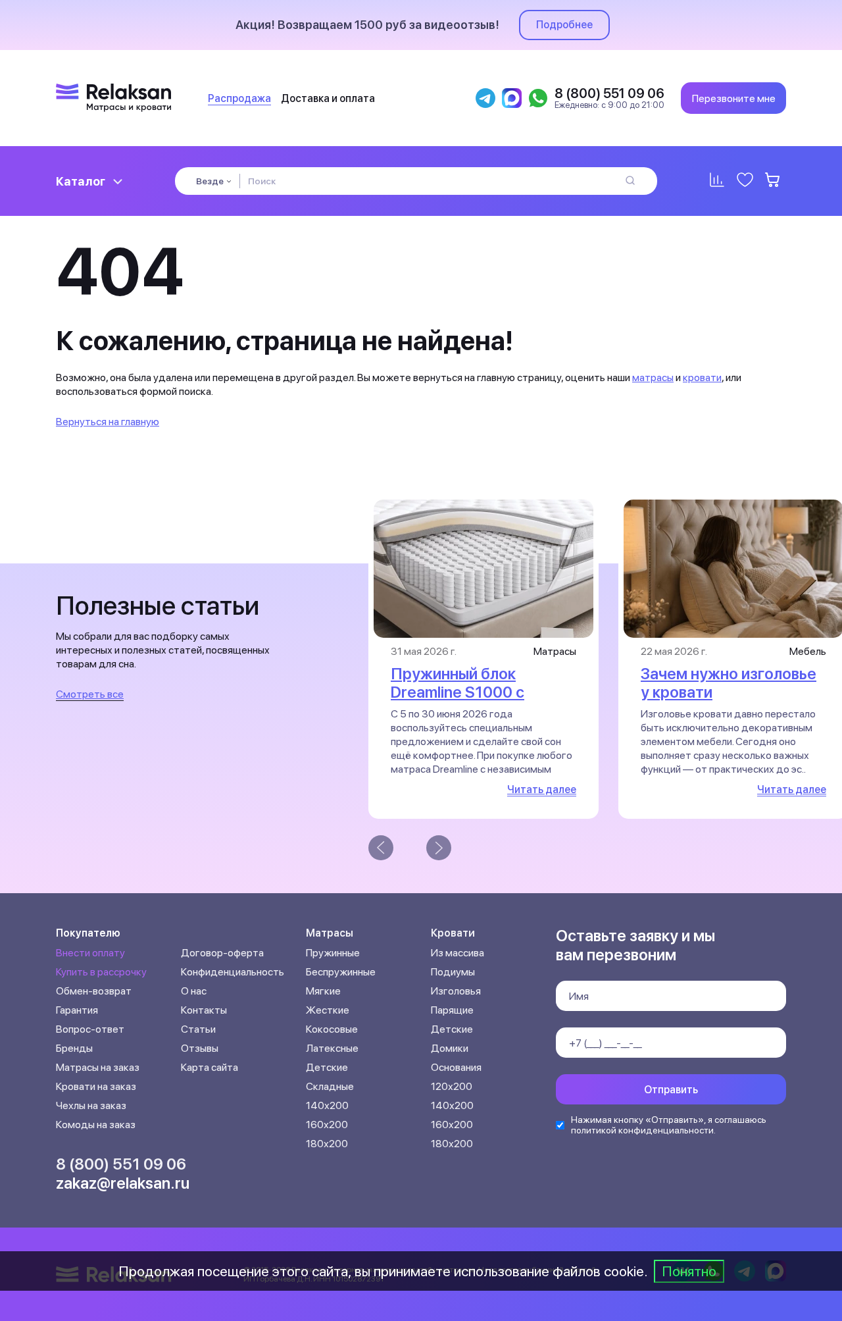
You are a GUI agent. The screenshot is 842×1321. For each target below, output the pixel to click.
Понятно (689, 1271)
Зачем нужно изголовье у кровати (728, 683)
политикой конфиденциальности (642, 1130)
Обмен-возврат (94, 991)
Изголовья (456, 991)
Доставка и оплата (328, 98)
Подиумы (453, 972)
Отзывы (199, 1048)
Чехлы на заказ (91, 1105)
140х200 (327, 1105)
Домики (449, 1048)
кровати (702, 377)
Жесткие (327, 1010)
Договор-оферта (222, 952)
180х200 (327, 1143)
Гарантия (77, 1010)
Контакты (204, 1010)
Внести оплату (90, 952)
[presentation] (380, 847)
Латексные (332, 1048)
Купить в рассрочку (101, 972)
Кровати (453, 933)
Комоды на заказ (96, 1124)
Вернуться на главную (107, 421)
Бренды (74, 1048)
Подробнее (564, 24)
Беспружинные (341, 972)
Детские (327, 1067)
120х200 (451, 1086)
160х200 (327, 1124)
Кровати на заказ (96, 1086)
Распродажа (239, 98)
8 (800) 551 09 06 (121, 1164)
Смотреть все (90, 694)
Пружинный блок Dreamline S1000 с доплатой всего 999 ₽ (472, 692)
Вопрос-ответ (90, 1029)
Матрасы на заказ (97, 1067)
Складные (330, 1086)
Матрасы (329, 933)
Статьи (198, 1029)
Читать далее (541, 789)
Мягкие (323, 991)
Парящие (452, 1010)
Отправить (671, 1089)
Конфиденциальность (232, 972)
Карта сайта (209, 1067)
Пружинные (333, 952)
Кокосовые (332, 1029)
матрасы (653, 377)
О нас (194, 991)
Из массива (457, 952)
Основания (456, 1067)
